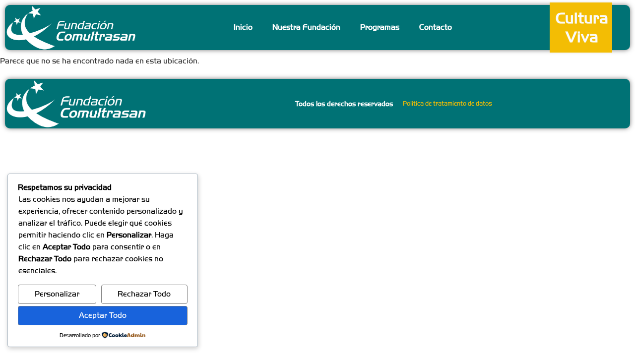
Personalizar (57, 294)
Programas (379, 27)
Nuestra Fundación (306, 27)
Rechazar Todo (144, 294)
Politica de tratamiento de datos (447, 103)
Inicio (243, 27)
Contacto (435, 27)
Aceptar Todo (103, 315)
